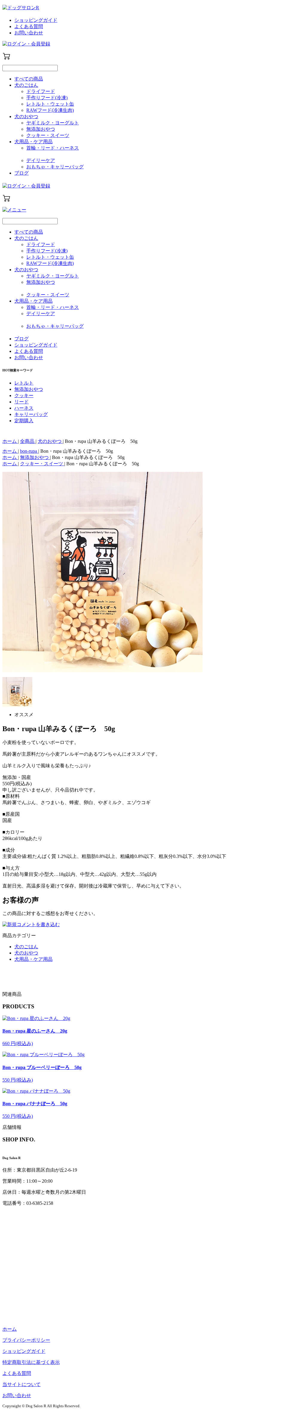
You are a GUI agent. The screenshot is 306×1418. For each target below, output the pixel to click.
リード (21, 401)
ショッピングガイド (35, 20)
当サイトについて (21, 1384)
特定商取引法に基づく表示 (31, 1362)
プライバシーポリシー (26, 1340)
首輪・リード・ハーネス (52, 147)
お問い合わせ (28, 32)
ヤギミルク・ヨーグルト (52, 122)
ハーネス (23, 408)
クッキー (23, 395)
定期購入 (23, 420)
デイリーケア (40, 160)
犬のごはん (26, 85)
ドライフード (40, 91)
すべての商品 (28, 78)
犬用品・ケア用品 (33, 141)
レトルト (23, 382)
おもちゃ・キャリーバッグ (55, 166)
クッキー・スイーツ (47, 135)
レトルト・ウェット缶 (50, 103)
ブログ (21, 173)
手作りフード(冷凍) (47, 97)
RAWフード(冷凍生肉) (50, 110)
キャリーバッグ (31, 414)
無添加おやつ (40, 129)
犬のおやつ (26, 116)
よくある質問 (28, 26)
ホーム (9, 1329)
